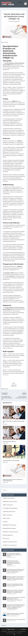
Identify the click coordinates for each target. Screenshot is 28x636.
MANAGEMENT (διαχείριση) (9, 525)
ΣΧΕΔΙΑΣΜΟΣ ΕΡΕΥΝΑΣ (11, 557)
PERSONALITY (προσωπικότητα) (10, 531)
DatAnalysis (4, 631)
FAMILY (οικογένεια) (7, 515)
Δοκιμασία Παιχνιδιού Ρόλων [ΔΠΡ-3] (16, 619)
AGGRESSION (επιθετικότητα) (10, 501)
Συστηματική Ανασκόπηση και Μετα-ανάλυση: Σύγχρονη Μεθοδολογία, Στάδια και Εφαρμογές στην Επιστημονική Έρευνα (16, 606)
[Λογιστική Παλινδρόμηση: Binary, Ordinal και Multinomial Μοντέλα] (4, 585)
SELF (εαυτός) (6, 538)
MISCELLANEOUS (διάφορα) (9, 528)
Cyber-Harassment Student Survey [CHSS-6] (13, 421)
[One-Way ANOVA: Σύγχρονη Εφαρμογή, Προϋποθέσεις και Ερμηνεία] (4, 554)
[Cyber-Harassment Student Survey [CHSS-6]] (14, 412)
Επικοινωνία (19, 633)
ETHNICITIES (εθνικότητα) (9, 511)
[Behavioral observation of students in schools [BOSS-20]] (14, 471)
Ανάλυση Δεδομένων (10, 633)
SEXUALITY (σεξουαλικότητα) (10, 541)
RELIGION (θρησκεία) (8, 535)
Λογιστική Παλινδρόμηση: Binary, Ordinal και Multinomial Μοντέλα (15, 584)
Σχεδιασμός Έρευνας (12, 631)
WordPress (23, 629)
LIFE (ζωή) (5, 521)
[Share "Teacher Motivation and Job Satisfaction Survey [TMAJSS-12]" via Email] (15, 385)
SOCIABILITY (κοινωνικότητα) (10, 545)
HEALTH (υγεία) (6, 518)
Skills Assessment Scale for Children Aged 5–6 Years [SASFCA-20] (15, 614)
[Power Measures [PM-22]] (14, 432)
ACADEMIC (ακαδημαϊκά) (14, 21)
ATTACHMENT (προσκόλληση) (10, 508)
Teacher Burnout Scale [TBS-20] (11, 460)
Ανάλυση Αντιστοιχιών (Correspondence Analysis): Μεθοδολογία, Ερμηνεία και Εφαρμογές (13, 562)
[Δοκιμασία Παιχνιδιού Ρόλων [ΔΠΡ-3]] (4, 620)
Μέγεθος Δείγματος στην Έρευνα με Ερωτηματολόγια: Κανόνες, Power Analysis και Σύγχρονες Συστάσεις (15, 578)
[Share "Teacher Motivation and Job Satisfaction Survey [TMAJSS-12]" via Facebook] (12, 385)
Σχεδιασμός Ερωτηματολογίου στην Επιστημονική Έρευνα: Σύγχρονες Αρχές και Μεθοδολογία (15, 570)
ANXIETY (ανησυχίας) (8, 504)
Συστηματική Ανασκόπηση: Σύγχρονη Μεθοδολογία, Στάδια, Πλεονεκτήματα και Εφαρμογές (16, 599)
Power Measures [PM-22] (9, 441)
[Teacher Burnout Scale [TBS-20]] (14, 451)
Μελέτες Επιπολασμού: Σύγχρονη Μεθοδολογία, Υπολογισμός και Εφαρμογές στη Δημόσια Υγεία (15, 591)
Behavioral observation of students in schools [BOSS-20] (13, 480)
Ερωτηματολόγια (22, 631)
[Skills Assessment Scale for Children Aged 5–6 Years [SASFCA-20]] (4, 614)
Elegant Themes (11, 629)
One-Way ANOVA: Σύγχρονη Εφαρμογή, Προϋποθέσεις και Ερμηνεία (14, 555)
